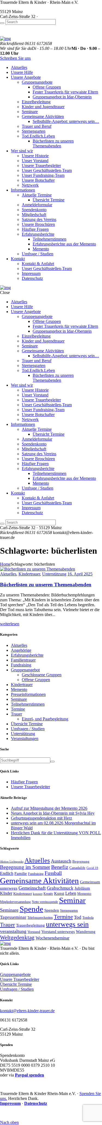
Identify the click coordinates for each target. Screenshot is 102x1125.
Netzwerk (30, 185)
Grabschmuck (60, 888)
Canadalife (77, 868)
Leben (70, 893)
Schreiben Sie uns (15, 58)
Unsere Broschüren (38, 224)
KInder (6, 893)
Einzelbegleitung (36, 101)
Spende (31, 909)
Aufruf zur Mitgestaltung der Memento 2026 (49, 808)
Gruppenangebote (37, 82)
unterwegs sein (67, 924)
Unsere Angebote (26, 77)
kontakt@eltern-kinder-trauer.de (27, 1010)
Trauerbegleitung (30, 925)
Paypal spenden (29, 1075)
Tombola (88, 918)
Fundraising (21, 665)
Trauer (16, 714)
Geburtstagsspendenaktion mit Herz (41, 818)
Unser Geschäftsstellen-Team (47, 170)
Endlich (6, 873)
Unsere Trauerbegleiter (41, 165)
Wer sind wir (22, 150)
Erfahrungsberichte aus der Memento (64, 244)
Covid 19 (92, 867)
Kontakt (18, 258)
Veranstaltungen (24, 738)
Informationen (23, 190)
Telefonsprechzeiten (40, 918)
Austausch (61, 861)
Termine (18, 709)
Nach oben (9, 1122)
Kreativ (48, 894)
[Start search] (2, 23)
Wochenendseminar (52, 938)
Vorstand (33, 932)
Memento (41, 249)
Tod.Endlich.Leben (38, 136)
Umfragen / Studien (28, 728)
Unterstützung (54, 574)
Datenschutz (32, 278)
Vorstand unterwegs (58, 931)
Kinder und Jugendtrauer (43, 106)
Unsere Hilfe (22, 72)
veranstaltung (13, 931)
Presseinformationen (28, 694)
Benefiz (59, 867)
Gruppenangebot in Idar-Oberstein (62, 97)
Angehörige (21, 650)
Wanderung (85, 931)
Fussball (53, 873)
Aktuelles (19, 67)
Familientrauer (23, 660)
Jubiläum (82, 888)
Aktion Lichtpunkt (11, 861)
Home (5, 564)
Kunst (59, 893)
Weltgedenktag (17, 937)
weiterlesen (9, 623)
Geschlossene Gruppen (41, 674)
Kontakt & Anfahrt (38, 263)
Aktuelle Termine (37, 195)
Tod (77, 917)
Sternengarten (33, 131)
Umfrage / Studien (37, 253)
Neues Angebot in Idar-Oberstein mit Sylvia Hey (53, 813)
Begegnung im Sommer (25, 867)
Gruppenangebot (25, 670)
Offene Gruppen (47, 87)
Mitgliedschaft (34, 214)
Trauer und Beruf (36, 126)
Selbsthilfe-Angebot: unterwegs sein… (66, 121)
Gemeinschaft (32, 888)
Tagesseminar (13, 917)
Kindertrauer (29, 574)
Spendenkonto (34, 209)
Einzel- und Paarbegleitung (45, 719)
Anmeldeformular (37, 204)
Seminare (30, 111)
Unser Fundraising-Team (43, 175)
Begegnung (80, 861)
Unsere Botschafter (38, 180)
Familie (20, 873)
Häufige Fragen (35, 229)
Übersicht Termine (48, 200)
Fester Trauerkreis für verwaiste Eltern (65, 92)
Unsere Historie (35, 155)
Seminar (72, 900)
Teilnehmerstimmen (49, 239)
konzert (37, 893)
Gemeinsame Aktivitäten (43, 116)
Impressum (31, 273)
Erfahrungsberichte (38, 234)
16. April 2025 (79, 574)
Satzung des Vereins (39, 219)
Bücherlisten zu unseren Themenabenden (53, 143)
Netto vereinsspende (45, 902)
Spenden (51, 910)
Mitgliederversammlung (15, 902)
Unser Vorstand (35, 160)
